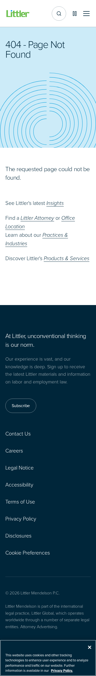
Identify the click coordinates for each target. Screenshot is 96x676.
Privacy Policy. (62, 670)
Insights (55, 203)
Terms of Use (20, 501)
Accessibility (19, 484)
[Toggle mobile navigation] (86, 13)
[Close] (89, 647)
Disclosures (18, 535)
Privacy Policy (20, 518)
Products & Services (66, 258)
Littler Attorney (37, 218)
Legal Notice (19, 467)
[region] (48, 658)
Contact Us (18, 433)
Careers (14, 450)
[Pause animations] (74, 13)
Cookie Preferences (27, 552)
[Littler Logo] (18, 13)
